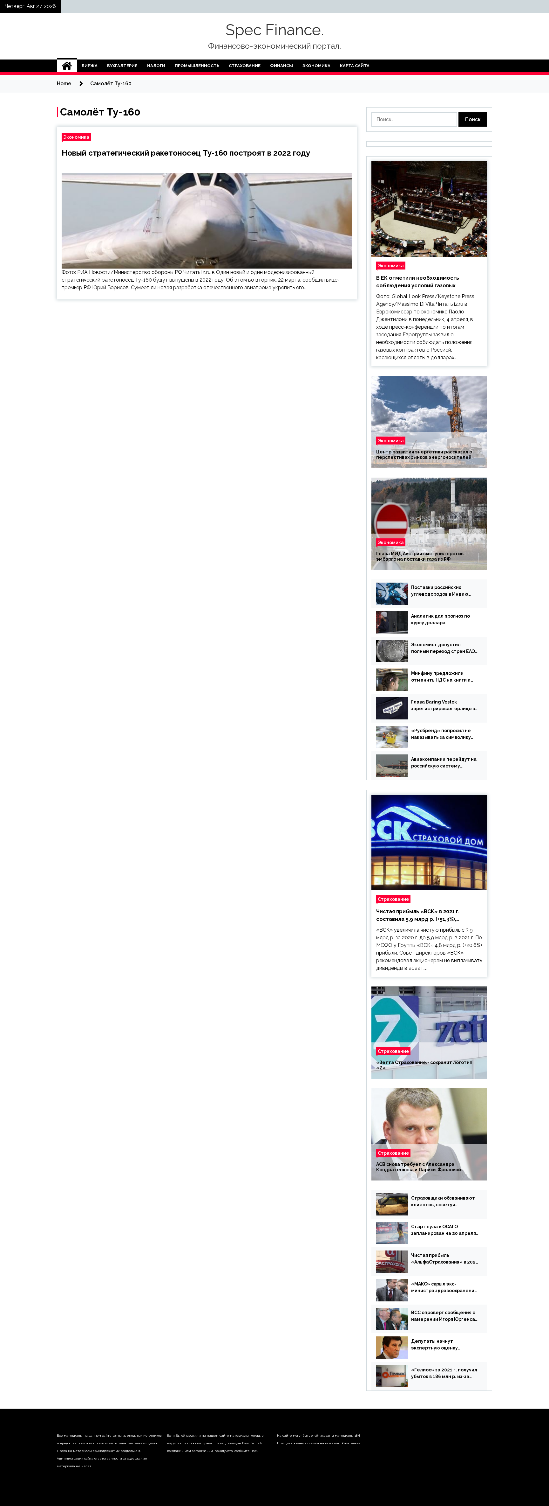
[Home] (67, 66)
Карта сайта (354, 65)
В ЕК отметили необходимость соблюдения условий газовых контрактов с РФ (417, 282)
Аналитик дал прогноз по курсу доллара (440, 619)
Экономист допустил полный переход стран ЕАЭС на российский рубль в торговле (444, 648)
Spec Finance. (275, 30)
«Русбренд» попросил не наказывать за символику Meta (441, 734)
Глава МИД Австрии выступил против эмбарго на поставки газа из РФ (420, 556)
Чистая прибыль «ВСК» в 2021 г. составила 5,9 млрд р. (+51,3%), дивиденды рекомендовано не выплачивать (417, 915)
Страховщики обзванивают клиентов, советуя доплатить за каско (443, 1201)
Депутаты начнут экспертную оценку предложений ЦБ (434, 1345)
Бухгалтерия (122, 65)
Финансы (281, 65)
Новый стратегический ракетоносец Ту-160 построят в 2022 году (186, 153)
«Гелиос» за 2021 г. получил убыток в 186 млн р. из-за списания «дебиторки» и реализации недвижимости (444, 1373)
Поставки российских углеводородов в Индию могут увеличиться (439, 591)
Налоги (156, 65)
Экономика (316, 65)
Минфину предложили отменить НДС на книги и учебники (441, 677)
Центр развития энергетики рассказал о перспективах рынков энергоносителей (424, 454)
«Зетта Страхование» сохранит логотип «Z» (424, 1065)
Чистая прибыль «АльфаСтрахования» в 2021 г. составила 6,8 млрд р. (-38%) (444, 1259)
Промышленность (197, 65)
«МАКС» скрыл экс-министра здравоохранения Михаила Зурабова (444, 1287)
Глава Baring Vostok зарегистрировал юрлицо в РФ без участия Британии (443, 705)
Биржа (90, 65)
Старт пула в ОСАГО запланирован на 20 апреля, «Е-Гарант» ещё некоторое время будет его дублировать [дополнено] (444, 1230)
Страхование (245, 65)
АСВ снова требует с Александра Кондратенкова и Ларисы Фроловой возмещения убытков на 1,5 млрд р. (418, 1167)
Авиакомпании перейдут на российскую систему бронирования (444, 763)
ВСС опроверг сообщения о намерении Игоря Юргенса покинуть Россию (443, 1316)
